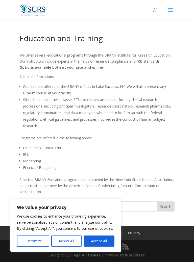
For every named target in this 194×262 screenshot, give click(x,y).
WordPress (135, 255)
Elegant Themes (85, 255)
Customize (33, 241)
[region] (65, 225)
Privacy (134, 232)
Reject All (66, 241)
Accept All (99, 241)
